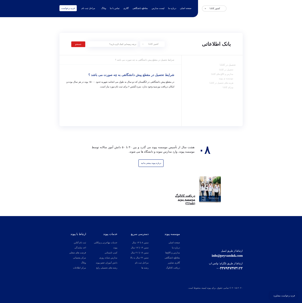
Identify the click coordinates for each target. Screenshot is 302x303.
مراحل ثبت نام (88, 8)
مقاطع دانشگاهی (140, 8)
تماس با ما (115, 8)
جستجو (78, 44)
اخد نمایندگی (80, 247)
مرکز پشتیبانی (79, 258)
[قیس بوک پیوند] (68, 288)
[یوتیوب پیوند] (76, 288)
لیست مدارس (158, 8)
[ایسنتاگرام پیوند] (62, 288)
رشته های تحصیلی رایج (106, 268)
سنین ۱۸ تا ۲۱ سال (140, 253)
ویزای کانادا (228, 87)
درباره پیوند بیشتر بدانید (151, 163)
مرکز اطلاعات (79, 268)
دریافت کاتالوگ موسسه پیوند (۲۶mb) (185, 199)
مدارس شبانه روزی (108, 258)
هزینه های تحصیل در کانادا (221, 83)
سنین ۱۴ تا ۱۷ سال (140, 247)
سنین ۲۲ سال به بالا (139, 258)
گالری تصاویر (174, 263)
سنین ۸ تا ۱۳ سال (140, 242)
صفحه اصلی (185, 8)
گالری (126, 8)
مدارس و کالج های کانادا (222, 74)
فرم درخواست (68, 8)
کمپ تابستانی (111, 253)
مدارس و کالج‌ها (172, 253)
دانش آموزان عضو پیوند (106, 263)
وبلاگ (103, 8)
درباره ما (172, 8)
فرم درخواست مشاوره (284, 295)
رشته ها (145, 268)
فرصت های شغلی (77, 253)
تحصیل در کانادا (228, 64)
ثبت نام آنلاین (80, 242)
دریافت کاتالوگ (173, 268)
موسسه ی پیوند (226, 78)
